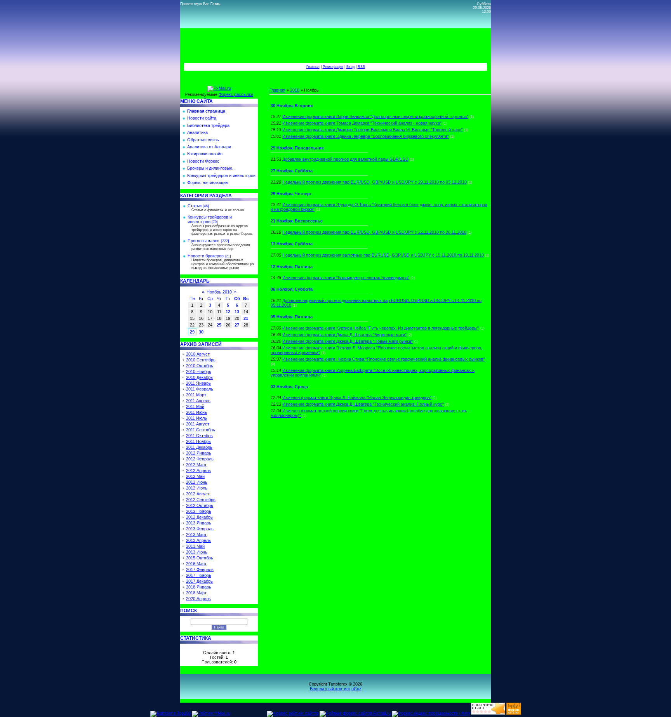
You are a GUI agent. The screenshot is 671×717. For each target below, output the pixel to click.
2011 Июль (196, 418)
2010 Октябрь (199, 365)
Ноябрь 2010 (219, 292)
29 (192, 332)
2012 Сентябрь (201, 499)
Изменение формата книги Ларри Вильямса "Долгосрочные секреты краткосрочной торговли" (375, 116)
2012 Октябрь (199, 505)
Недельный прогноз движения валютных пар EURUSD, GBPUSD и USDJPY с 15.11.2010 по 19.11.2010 (383, 255)
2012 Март (196, 464)
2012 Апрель (198, 470)
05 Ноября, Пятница (292, 316)
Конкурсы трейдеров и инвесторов (210, 219)
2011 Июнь (196, 412)
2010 (294, 90)
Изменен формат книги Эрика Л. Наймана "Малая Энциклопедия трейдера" (356, 397)
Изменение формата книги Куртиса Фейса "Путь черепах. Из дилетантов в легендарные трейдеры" (380, 328)
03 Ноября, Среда (289, 386)
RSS (361, 67)
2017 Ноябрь (198, 575)
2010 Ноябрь (198, 371)
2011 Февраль (199, 389)
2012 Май (195, 476)
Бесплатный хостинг (330, 688)
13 (237, 311)
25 (219, 325)
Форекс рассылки (236, 94)
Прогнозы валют (204, 240)
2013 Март (196, 534)
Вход (350, 67)
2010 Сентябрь (201, 360)
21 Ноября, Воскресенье (297, 221)
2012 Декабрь (199, 517)
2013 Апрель (198, 540)
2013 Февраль (200, 528)
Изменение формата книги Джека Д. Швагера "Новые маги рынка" (347, 341)
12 (228, 311)
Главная (313, 67)
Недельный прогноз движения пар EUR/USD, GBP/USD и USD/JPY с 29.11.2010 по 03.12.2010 (374, 182)
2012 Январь (198, 453)
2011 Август (197, 424)
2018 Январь (198, 587)
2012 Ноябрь (198, 511)
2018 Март (196, 592)
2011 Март (196, 394)
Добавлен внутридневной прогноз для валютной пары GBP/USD (345, 159)
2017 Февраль (200, 569)
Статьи (195, 205)
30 (201, 332)
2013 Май (195, 546)
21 (245, 318)
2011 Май (195, 406)
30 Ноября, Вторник (292, 105)
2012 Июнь (196, 482)
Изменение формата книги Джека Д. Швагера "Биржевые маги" (344, 334)
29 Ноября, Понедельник (297, 148)
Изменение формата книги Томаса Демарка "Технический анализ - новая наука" (362, 123)
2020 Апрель (198, 598)
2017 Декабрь (199, 581)
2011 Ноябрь (198, 441)
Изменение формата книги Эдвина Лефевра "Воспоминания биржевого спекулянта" (365, 136)
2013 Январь (198, 523)
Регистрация (333, 67)
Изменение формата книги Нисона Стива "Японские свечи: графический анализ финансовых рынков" (383, 359)
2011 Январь (198, 383)
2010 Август (198, 354)
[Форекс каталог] (513, 713)
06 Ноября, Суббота (292, 289)
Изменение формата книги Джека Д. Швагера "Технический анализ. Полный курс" (363, 404)
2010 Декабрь (199, 377)
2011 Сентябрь (200, 429)
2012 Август (198, 493)
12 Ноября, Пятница (292, 266)
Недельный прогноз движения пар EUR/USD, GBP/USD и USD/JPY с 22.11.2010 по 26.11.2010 (374, 232)
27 (237, 325)
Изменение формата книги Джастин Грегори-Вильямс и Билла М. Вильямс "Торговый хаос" (372, 129)
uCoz (356, 688)
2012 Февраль (200, 459)
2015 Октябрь (199, 558)
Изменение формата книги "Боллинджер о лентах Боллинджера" (345, 277)
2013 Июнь (196, 552)
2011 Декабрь (199, 447)
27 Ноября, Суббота (292, 170)
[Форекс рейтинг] (488, 713)
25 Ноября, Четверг (291, 193)
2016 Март (196, 563)
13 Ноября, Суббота (292, 243)
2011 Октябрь (199, 435)
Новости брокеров (206, 255)
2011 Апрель (198, 400)
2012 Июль (196, 488)
